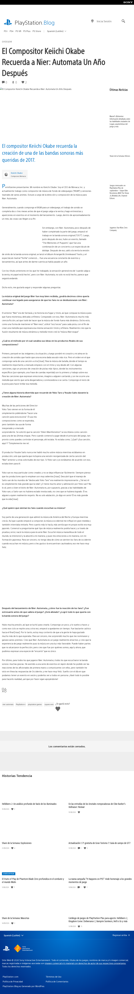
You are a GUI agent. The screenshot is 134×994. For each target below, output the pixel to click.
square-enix (49, 704)
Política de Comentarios (57, 981)
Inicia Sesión (104, 21)
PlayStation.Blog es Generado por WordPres (23, 986)
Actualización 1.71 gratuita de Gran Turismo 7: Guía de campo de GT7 (99, 842)
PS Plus (26, 31)
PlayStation (35, 22)
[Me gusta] (12, 809)
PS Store (37, 31)
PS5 (6, 31)
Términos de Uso (53, 976)
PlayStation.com (10, 976)
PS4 (11, 31)
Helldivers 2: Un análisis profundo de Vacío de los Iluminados (29, 803)
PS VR (18, 31)
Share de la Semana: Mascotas (15, 917)
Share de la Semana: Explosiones (17, 842)
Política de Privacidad (13, 981)
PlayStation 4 (20, 704)
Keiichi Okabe (17, 173)
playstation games (35, 704)
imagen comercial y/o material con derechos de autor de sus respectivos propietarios (85, 963)
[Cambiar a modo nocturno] (92, 21)
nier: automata (8, 704)
